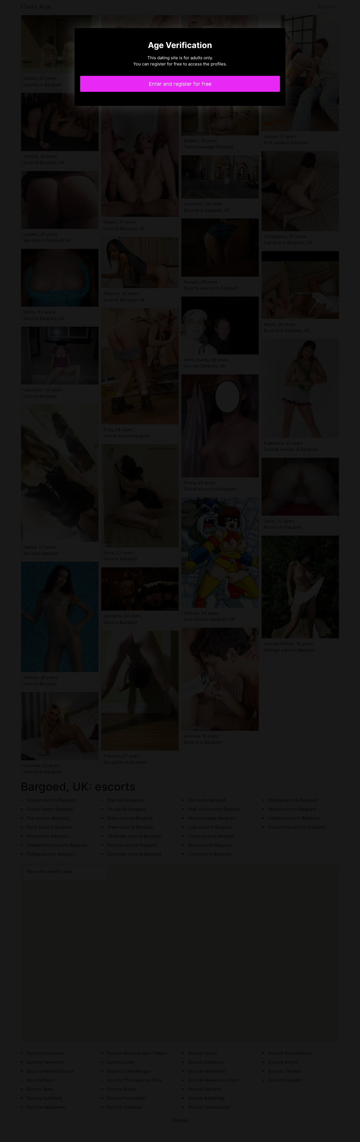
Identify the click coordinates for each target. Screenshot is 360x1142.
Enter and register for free (180, 84)
